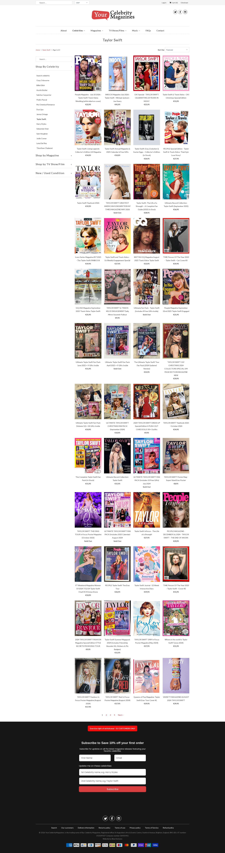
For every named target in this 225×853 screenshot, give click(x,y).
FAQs (148, 30)
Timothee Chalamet (44, 148)
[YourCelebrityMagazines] (112, 16)
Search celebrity (43, 75)
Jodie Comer (41, 138)
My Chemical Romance (45, 104)
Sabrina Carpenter (43, 95)
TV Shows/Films (116, 30)
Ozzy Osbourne (42, 80)
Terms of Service (151, 828)
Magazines (96, 30)
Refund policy (168, 828)
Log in (164, 3)
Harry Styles (41, 124)
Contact (160, 30)
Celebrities (77, 30)
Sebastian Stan (42, 129)
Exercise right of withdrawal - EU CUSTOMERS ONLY (112, 728)
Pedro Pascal (41, 100)
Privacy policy (135, 828)
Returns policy (104, 828)
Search (54, 828)
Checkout (184, 3)
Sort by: (161, 50)
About (64, 30)
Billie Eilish (40, 85)
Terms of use (120, 828)
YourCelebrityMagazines (54, 833)
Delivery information (86, 828)
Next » (120, 715)
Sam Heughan (42, 134)
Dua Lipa (39, 109)
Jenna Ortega (42, 114)
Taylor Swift (112, 40)
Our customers (67, 828)
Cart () (175, 3)
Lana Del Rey (41, 143)
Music (135, 30)
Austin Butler (41, 90)
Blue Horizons (117, 839)
